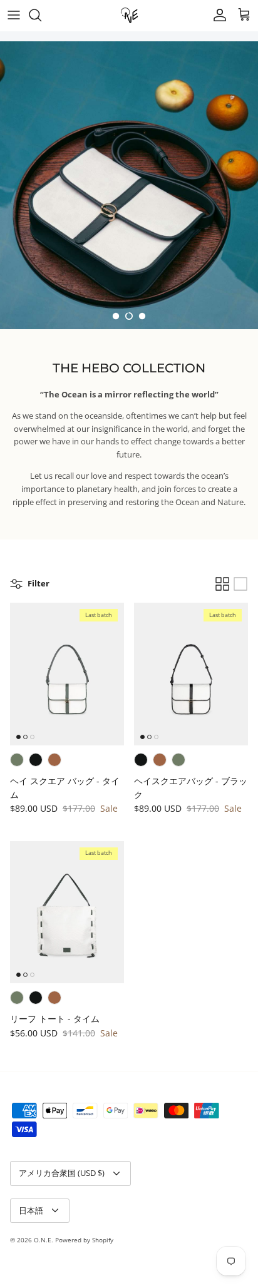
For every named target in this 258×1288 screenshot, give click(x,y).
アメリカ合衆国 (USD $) (62, 1172)
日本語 (31, 1210)
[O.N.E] (129, 15)
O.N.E (42, 1239)
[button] (116, 316)
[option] (129, 185)
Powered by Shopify (84, 1239)
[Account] (216, 15)
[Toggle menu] (14, 15)
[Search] (41, 15)
